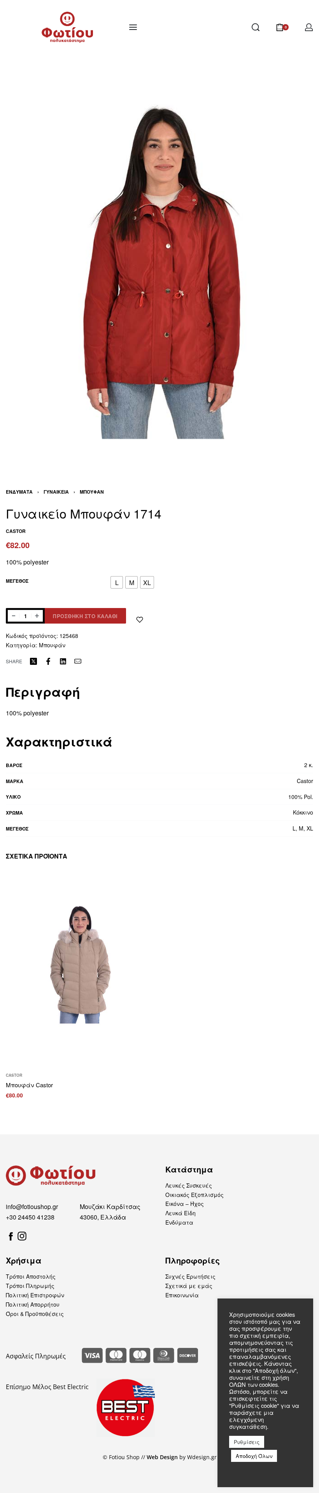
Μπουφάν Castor (29, 1085)
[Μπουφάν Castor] (80, 967)
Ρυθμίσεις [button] (246, 1442)
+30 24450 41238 (30, 1217)
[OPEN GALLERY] (159, 265)
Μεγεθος (17, 581)
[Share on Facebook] (48, 661)
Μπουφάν (92, 491)
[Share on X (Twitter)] (33, 661)
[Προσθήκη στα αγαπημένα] (140, 620)
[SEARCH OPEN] (255, 27)
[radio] (117, 582)
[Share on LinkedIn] (63, 661)
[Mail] (77, 661)
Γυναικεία (56, 491)
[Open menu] (133, 27)
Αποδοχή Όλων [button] (254, 1456)
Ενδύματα (19, 491)
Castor (14, 1075)
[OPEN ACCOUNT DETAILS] (309, 27)
